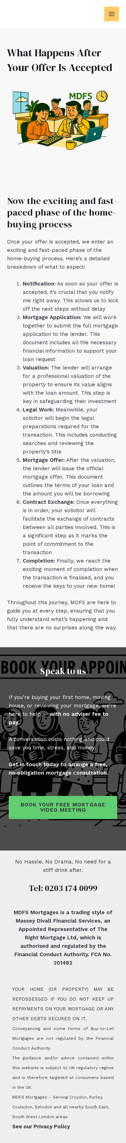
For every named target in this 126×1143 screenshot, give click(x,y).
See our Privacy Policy (41, 1126)
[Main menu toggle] (111, 14)
